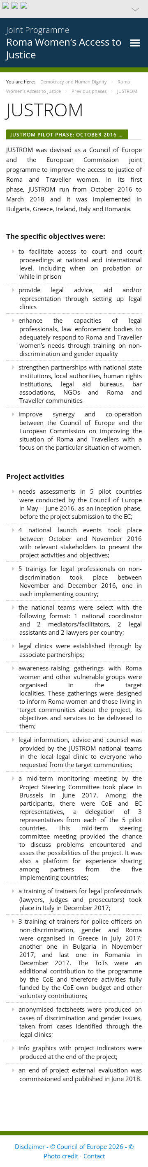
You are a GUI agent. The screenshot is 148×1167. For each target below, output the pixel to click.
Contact (94, 1156)
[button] (74, 9)
